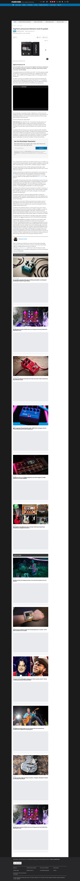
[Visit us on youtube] (52, 1)
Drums (35, 5)
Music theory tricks (50, 21)
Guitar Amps (53, 5)
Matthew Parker (21, 31)
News (14, 31)
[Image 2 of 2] (45, 50)
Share (16, 37)
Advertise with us (30, 870)
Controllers (30, 5)
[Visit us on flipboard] (54, 1)
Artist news (18, 5)
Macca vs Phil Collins (38, 21)
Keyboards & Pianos (43, 5)
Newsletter (46, 37)
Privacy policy (56, 867)
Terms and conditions (44, 867)
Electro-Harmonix (41, 176)
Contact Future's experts (31, 867)
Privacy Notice (16, 152)
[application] (30, 98)
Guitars (24, 5)
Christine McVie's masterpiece (25, 21)
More (59, 5)
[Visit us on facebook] (47, 1)
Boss (42, 175)
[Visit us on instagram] (50, 1)
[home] (13, 5)
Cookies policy (16, 870)
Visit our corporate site (54, 859)
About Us (15, 867)
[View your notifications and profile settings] (62, 2)
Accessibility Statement (44, 870)
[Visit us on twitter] (49, 1)
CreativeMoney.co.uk (22, 247)
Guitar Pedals (19, 25)
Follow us (39, 37)
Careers (54, 870)
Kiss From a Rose (60, 21)
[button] (66, 1)
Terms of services (28, 151)
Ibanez (14, 175)
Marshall (40, 80)
